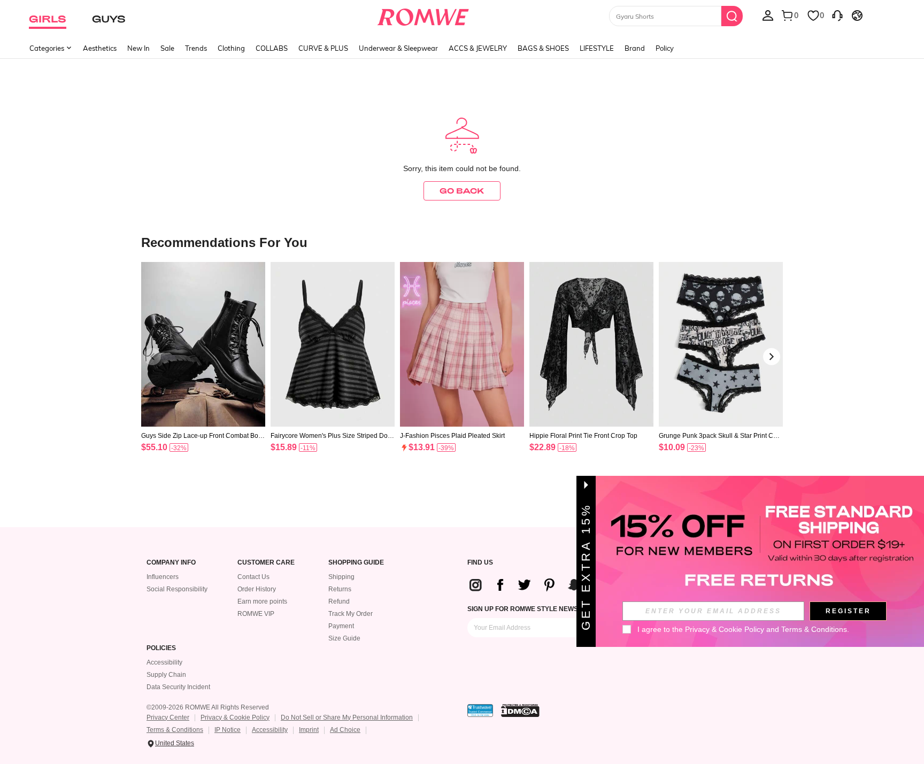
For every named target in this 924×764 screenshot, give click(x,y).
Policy (665, 48)
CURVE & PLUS (323, 48)
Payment (341, 626)
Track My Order (350, 614)
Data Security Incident (178, 687)
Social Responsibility (177, 589)
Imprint (309, 730)
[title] (462, 242)
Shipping (341, 577)
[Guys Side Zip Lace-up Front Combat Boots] (203, 344)
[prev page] (152, 356)
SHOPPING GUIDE (356, 562)
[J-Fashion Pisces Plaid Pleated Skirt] (462, 344)
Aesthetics (100, 48)
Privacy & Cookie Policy (235, 717)
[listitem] (203, 371)
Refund (339, 601)
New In (138, 48)
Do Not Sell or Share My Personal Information (347, 717)
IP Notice (227, 730)
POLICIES (161, 648)
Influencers (163, 577)
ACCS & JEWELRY (478, 48)
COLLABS (272, 48)
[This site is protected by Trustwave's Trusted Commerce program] (480, 710)
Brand (635, 48)
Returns (339, 589)
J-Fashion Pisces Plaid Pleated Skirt (452, 435)
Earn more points (262, 601)
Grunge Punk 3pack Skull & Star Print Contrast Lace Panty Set (720, 435)
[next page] (771, 356)
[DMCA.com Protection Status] (520, 710)
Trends (196, 48)
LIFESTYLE (597, 48)
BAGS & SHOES (543, 48)
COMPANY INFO (171, 562)
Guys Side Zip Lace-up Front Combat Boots (202, 435)
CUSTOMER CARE (266, 562)
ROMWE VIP (255, 614)
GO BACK (462, 190)
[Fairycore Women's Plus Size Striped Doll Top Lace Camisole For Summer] (333, 344)
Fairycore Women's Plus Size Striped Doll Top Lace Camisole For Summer (331, 435)
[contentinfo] (154, 447)
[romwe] (423, 15)
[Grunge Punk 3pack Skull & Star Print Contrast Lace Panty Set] (721, 344)
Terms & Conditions (175, 730)
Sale (167, 48)
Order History (256, 589)
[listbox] (768, 15)
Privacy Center (168, 717)
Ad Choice (345, 730)
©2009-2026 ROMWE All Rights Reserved (208, 707)
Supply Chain (166, 674)
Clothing (231, 48)
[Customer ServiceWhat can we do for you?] (837, 15)
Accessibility (164, 662)
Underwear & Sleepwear (398, 48)
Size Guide (344, 638)
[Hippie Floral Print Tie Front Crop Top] (591, 344)
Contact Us (253, 577)
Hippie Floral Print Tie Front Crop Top (583, 435)
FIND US (480, 562)
